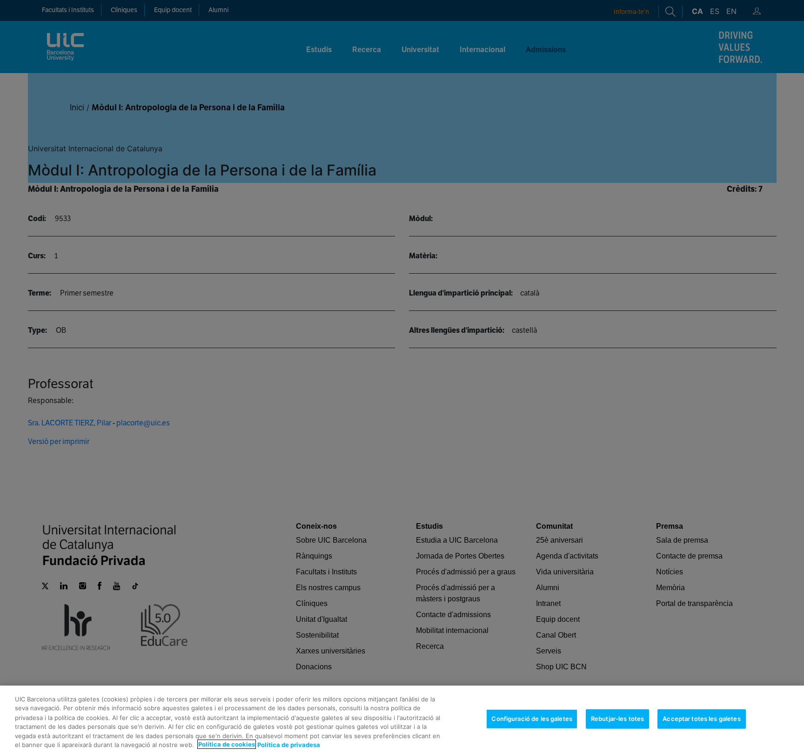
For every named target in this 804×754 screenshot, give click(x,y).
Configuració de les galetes (531, 718)
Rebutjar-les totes (617, 718)
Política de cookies (226, 744)
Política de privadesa (288, 744)
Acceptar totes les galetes (701, 718)
